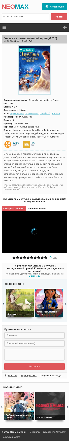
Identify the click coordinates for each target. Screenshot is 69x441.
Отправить (34, 366)
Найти (59, 16)
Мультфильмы (17, 113)
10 (45, 257)
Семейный (45, 113)
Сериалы (35, 431)
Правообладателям (54, 431)
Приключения (32, 113)
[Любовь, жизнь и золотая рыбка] (19, 406)
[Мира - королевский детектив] (49, 303)
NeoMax (12, 375)
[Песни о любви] (50, 406)
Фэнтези (56, 113)
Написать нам (11, 437)
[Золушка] (20, 303)
